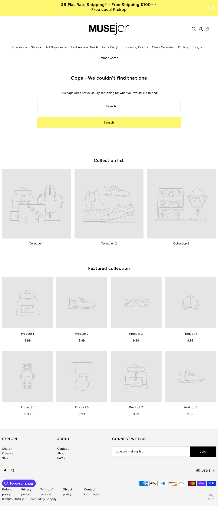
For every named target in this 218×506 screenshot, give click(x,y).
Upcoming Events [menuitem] (135, 47)
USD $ (206, 471)
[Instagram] (213, 8)
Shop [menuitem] (35, 47)
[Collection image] (36, 203)
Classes (7, 453)
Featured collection (109, 268)
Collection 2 (109, 243)
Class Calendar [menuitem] (163, 47)
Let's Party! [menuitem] (110, 47)
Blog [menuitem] (196, 47)
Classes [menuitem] (18, 47)
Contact (63, 449)
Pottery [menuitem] (183, 47)
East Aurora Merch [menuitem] (84, 47)
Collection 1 (36, 243)
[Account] (201, 29)
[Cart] (207, 29)
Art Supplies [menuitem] (55, 47)
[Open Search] (194, 29)
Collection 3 (181, 243)
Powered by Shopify (42, 499)
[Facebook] (208, 8)
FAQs (61, 458)
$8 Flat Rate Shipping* (84, 4)
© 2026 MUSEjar (14, 499)
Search (7, 449)
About (61, 453)
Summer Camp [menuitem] (107, 58)
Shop (5, 458)
